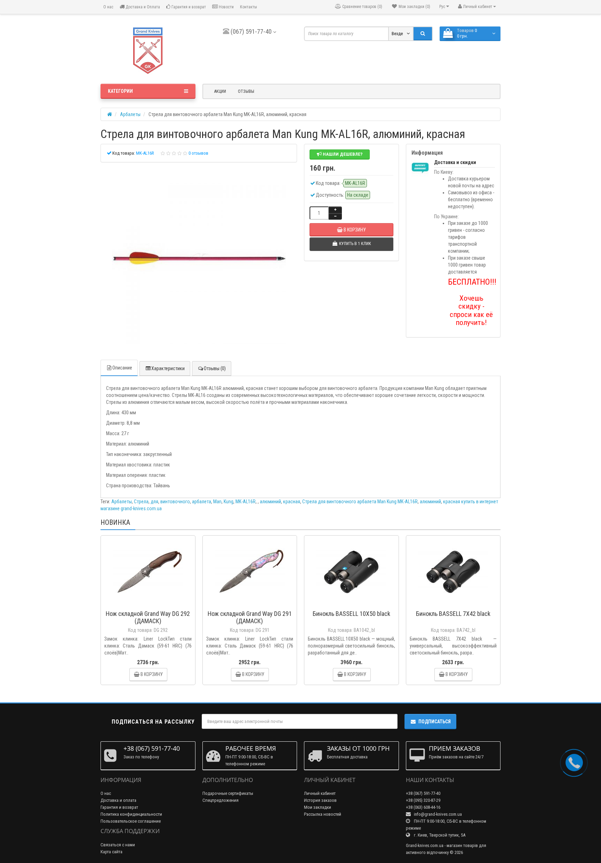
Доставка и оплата (118, 800)
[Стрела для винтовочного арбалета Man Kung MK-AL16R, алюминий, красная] (199, 258)
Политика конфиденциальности (131, 814)
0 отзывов (198, 153)
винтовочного (175, 501)
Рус (442, 6)
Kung (228, 501)
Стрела (141, 501)
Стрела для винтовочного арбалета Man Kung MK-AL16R (360, 501)
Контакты (248, 7)
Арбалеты (121, 501)
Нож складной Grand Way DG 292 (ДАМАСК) (148, 617)
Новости (226, 7)
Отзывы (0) (215, 368)
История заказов (320, 800)
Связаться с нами (118, 844)
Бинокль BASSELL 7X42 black (453, 613)
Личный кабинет (320, 793)
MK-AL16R (245, 501)
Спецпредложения (220, 800)
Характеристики (168, 368)
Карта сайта (111, 851)
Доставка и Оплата (142, 7)
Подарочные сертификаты (227, 793)
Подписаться (434, 721)
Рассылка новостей (322, 814)
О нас (107, 7)
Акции (220, 91)
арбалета (201, 501)
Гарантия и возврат (188, 7)
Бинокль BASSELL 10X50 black (351, 613)
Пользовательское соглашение (131, 821)
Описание (122, 368)
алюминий (270, 501)
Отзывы (246, 91)
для (154, 501)
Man (217, 501)
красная (291, 501)
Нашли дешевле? (342, 154)
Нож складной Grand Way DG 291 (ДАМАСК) (250, 617)
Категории (120, 91)
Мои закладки (317, 807)
